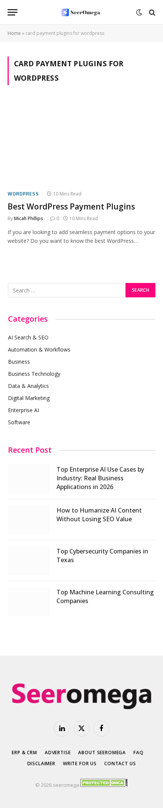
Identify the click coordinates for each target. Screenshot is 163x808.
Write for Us (80, 763)
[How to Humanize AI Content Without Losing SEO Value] (29, 519)
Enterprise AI (23, 410)
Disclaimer (41, 763)
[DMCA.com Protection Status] (104, 784)
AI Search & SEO (28, 337)
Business (19, 361)
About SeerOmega (102, 752)
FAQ (138, 752)
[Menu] (12, 12)
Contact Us (120, 763)
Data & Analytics (28, 385)
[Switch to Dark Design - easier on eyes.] (139, 12)
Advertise (58, 752)
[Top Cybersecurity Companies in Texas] (29, 560)
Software (19, 422)
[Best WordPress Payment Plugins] (81, 141)
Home (14, 33)
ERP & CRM (24, 752)
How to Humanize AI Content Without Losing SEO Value (99, 514)
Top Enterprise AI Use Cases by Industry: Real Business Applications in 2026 (100, 478)
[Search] (151, 12)
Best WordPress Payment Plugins (71, 206)
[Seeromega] (81, 12)
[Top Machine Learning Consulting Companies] (29, 601)
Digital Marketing (29, 398)
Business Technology (34, 373)
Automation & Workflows (39, 349)
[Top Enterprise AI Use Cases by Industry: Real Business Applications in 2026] (29, 478)
